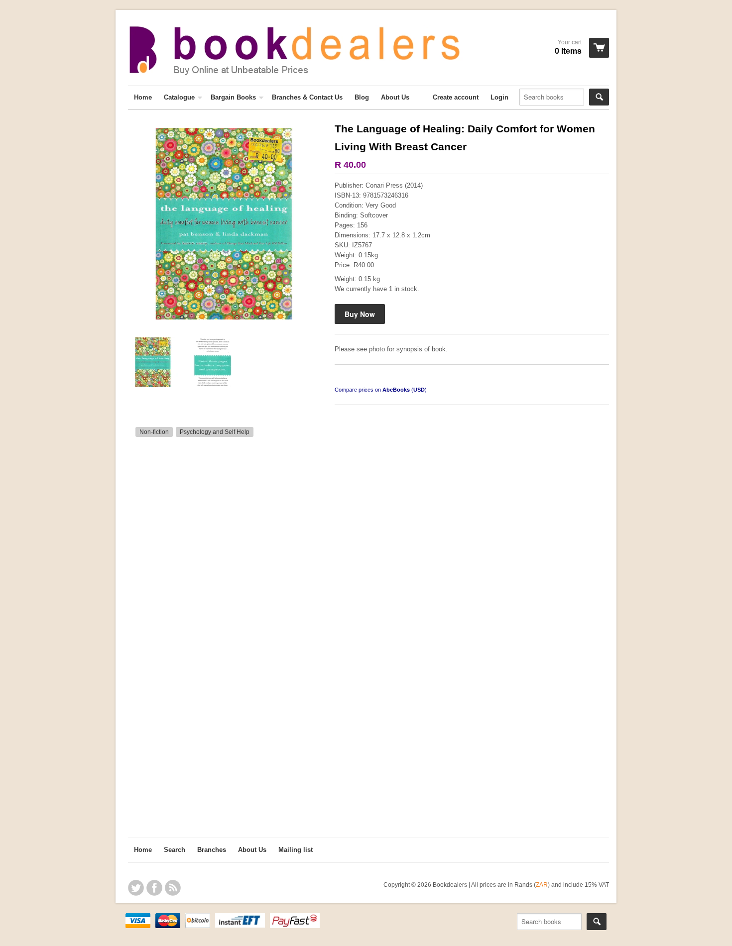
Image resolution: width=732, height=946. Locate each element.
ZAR (542, 884)
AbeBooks (396, 390)
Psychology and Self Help (214, 431)
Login (499, 97)
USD (419, 390)
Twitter (136, 888)
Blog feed (173, 888)
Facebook (154, 888)
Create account (456, 97)
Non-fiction (154, 431)
